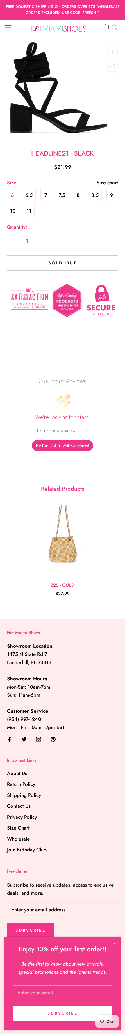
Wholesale (18, 838)
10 (13, 210)
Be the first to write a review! (62, 445)
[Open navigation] (8, 26)
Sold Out (62, 263)
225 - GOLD (62, 585)
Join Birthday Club (27, 849)
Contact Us (19, 805)
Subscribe (62, 1013)
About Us (17, 773)
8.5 (95, 195)
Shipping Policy (24, 795)
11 (29, 210)
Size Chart (18, 827)
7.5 (62, 195)
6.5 (29, 195)
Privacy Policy (22, 817)
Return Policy (21, 784)
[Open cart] (106, 27)
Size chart (107, 182)
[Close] (114, 943)
